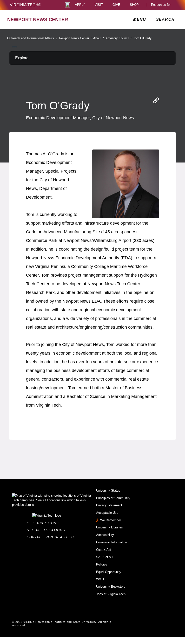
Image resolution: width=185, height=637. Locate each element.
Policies (101, 564)
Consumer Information (111, 542)
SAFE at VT (104, 557)
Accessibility (105, 535)
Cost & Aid (103, 550)
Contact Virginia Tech (52, 537)
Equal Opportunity (108, 572)
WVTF (100, 579)
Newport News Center (75, 38)
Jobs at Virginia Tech (111, 594)
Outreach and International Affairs (32, 38)
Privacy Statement (109, 505)
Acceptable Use (107, 512)
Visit (99, 4)
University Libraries (109, 527)
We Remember (110, 520)
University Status (108, 490)
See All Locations (47, 530)
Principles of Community (113, 498)
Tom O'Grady (142, 38)
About (98, 38)
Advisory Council (119, 38)
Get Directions (44, 523)
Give (116, 4)
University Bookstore (110, 586)
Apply (80, 4)
